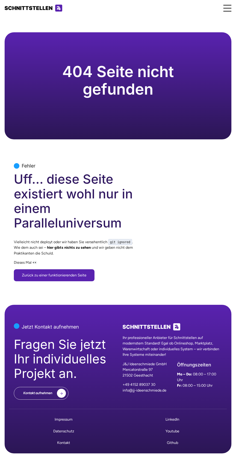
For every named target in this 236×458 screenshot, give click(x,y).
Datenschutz (63, 431)
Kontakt (63, 442)
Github (172, 442)
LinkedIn (172, 419)
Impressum (64, 419)
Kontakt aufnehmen (37, 393)
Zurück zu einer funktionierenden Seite (54, 275)
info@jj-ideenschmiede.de (144, 390)
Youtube (172, 431)
